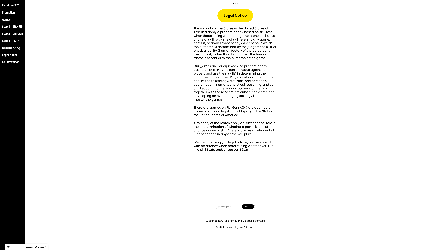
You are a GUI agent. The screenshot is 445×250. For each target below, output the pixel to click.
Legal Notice (10, 55)
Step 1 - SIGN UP (12, 27)
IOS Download (10, 62)
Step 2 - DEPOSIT (12, 34)
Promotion (8, 12)
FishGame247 (10, 5)
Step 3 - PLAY (10, 41)
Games (6, 20)
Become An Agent (13, 48)
